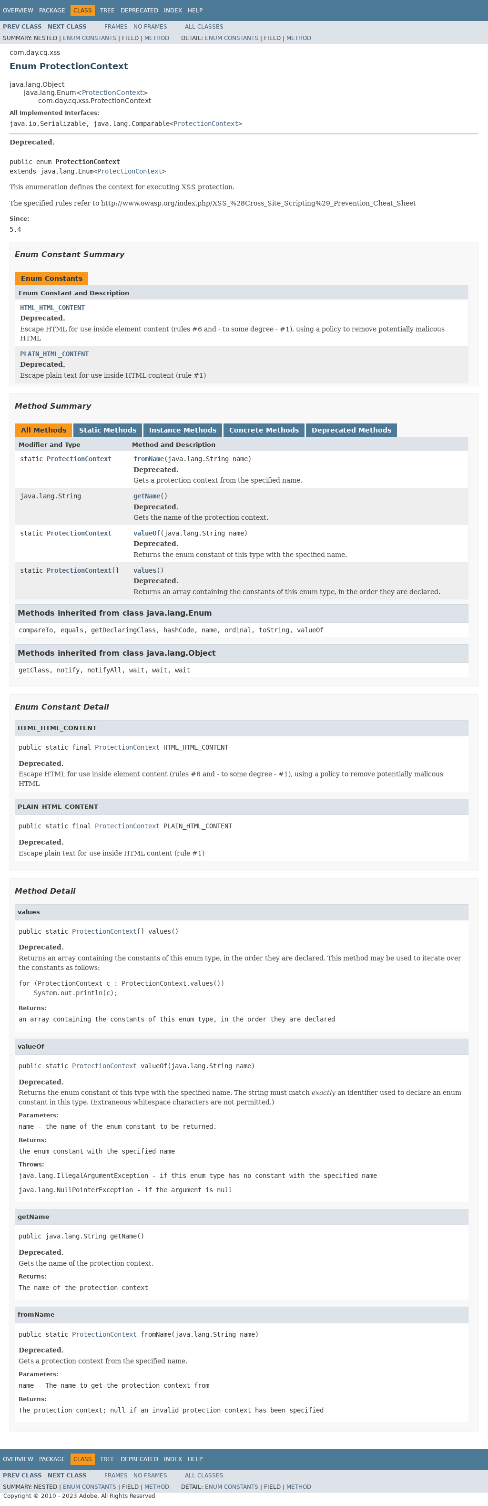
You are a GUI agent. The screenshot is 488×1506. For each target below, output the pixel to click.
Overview (18, 10)
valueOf (146, 533)
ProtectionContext (112, 92)
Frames (116, 26)
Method (156, 38)
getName (146, 496)
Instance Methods (182, 430)
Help (195, 10)
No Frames (150, 26)
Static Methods (107, 430)
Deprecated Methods (351, 430)
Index (173, 10)
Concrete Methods (264, 430)
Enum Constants (89, 38)
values (144, 570)
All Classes (204, 26)
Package (52, 10)
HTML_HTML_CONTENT (52, 307)
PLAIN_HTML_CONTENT (54, 354)
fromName (148, 459)
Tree (107, 10)
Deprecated (139, 10)
